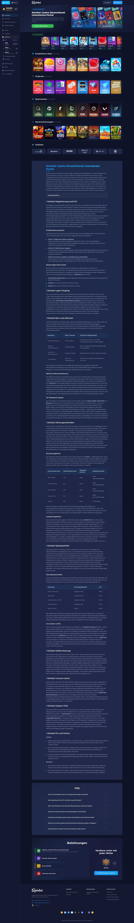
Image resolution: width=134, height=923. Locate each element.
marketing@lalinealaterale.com (42, 903)
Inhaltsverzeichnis (53, 195)
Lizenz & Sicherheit (112, 894)
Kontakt (68, 894)
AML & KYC (110, 892)
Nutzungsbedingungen (113, 899)
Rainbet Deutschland (72, 892)
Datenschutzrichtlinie (112, 897)
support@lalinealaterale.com (41, 900)
